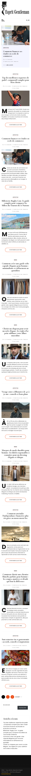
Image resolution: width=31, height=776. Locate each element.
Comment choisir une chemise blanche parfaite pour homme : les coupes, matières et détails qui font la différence (16, 578)
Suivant (17, 697)
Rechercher (6, 705)
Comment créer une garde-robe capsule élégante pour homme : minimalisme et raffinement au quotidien (15, 267)
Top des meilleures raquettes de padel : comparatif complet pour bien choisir (15, 80)
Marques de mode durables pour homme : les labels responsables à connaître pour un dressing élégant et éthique (15, 454)
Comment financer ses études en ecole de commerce (15, 139)
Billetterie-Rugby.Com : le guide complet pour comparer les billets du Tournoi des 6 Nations (19, 55)
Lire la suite (14, 67)
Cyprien (17, 88)
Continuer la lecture (15, 125)
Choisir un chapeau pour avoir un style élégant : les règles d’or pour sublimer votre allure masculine (15, 332)
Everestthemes (6, 774)
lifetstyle (11, 47)
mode (15, 260)
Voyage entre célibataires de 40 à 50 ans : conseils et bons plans (15, 392)
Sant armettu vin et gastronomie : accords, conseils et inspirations (15, 640)
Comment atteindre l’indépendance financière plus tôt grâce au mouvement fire (15, 515)
